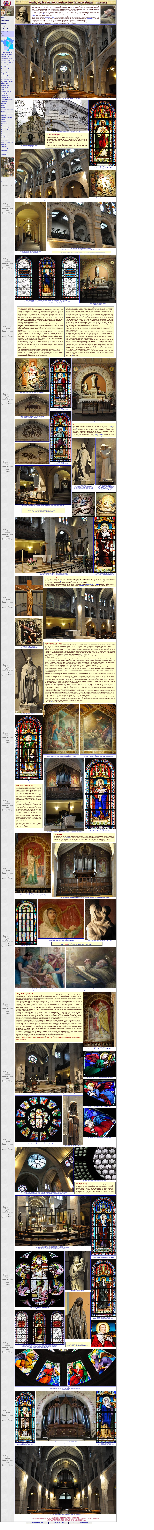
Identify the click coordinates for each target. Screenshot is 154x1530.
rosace (66, 944)
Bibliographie (4, 26)
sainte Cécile (82, 585)
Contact (3, 181)
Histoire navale (5, 20)
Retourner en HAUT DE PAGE (81, 1522)
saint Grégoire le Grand (92, 584)
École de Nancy (43, 14)
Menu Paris (19, 1)
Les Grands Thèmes (6, 28)
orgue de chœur (99, 434)
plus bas (62, 581)
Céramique (4, 23)
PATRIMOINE (4, 32)
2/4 (72, 355)
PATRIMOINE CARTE (37, 1522)
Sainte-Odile (89, 18)
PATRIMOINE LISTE (59, 1522)
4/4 (22, 826)
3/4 (52, 701)
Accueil (3, 17)
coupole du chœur (49, 17)
